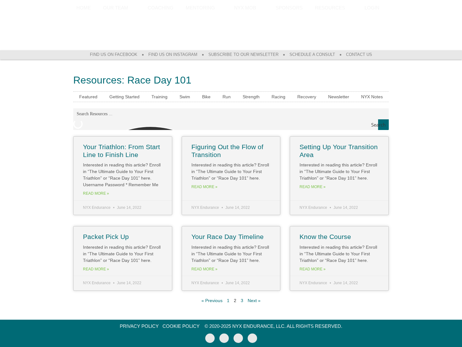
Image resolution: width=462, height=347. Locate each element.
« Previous (212, 300)
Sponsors (289, 7)
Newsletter (338, 96)
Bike (206, 96)
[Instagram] (224, 338)
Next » (254, 300)
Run (227, 96)
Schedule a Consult (312, 54)
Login (372, 7)
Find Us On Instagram (172, 54)
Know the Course (325, 236)
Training (159, 96)
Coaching (160, 7)
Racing (278, 96)
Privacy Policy (139, 326)
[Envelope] (252, 338)
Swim (184, 96)
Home (83, 7)
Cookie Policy (181, 326)
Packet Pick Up (106, 236)
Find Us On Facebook (113, 54)
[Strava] (238, 338)
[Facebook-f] (210, 338)
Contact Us (359, 54)
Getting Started (124, 96)
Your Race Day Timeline (227, 236)
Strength (251, 96)
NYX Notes (372, 96)
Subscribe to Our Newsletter (243, 54)
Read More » (96, 193)
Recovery (306, 96)
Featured (88, 96)
